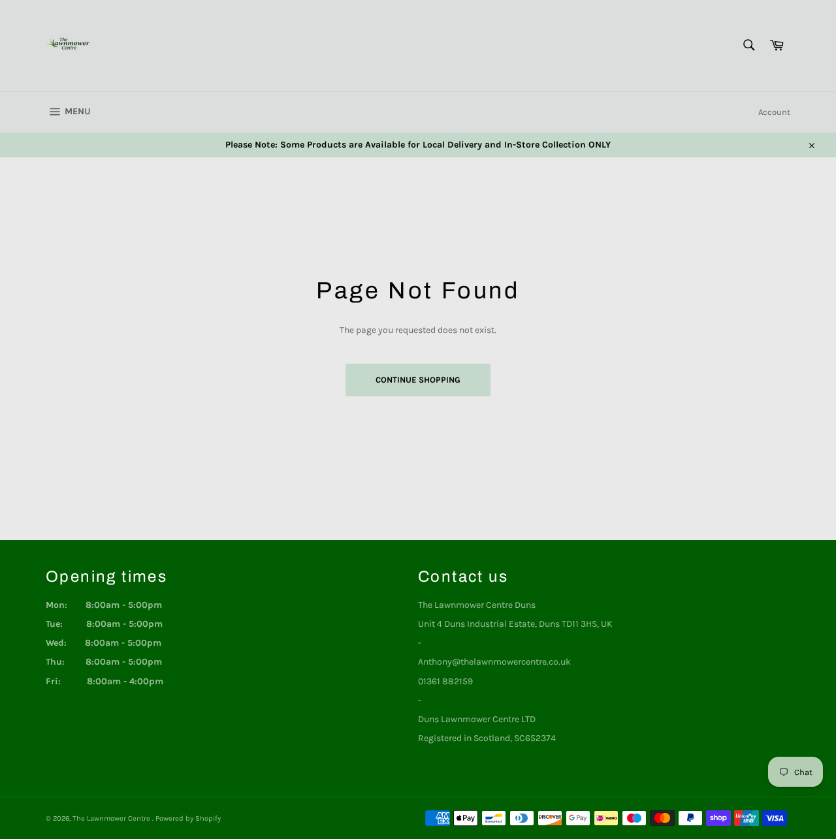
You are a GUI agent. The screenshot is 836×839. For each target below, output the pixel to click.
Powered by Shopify (188, 818)
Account (774, 112)
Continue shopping (418, 380)
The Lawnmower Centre (112, 818)
